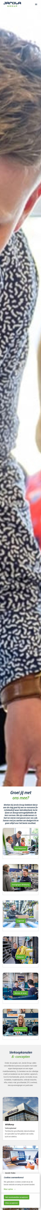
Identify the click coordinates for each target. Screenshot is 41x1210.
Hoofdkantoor (20, 848)
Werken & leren (20, 993)
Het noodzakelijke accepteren (16, 1197)
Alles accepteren (11, 1203)
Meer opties (8, 1189)
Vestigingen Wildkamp (20, 884)
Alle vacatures (20, 1029)
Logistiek (20, 920)
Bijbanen (20, 957)
